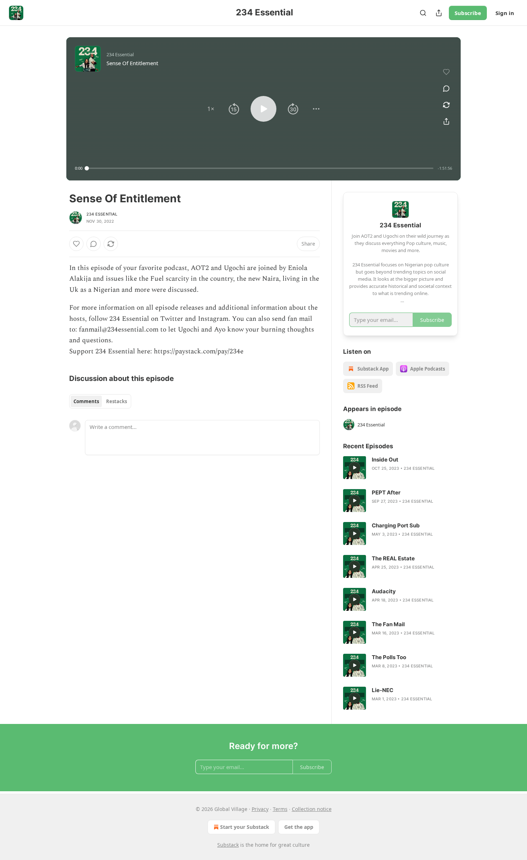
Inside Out (385, 459)
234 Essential (102, 214)
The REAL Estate (393, 558)
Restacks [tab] (116, 401)
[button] (211, 109)
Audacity (384, 591)
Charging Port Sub (396, 525)
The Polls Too (389, 657)
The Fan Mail (388, 624)
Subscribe (468, 12)
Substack (228, 844)
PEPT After (386, 492)
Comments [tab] (86, 401)
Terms (280, 809)
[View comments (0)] (446, 88)
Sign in (504, 12)
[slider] (260, 168)
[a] (354, 467)
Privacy (260, 809)
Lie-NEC (382, 690)
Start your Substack (244, 826)
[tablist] (100, 401)
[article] (400, 467)
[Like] (76, 244)
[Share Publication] (439, 13)
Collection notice (312, 809)
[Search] (423, 13)
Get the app (298, 826)
